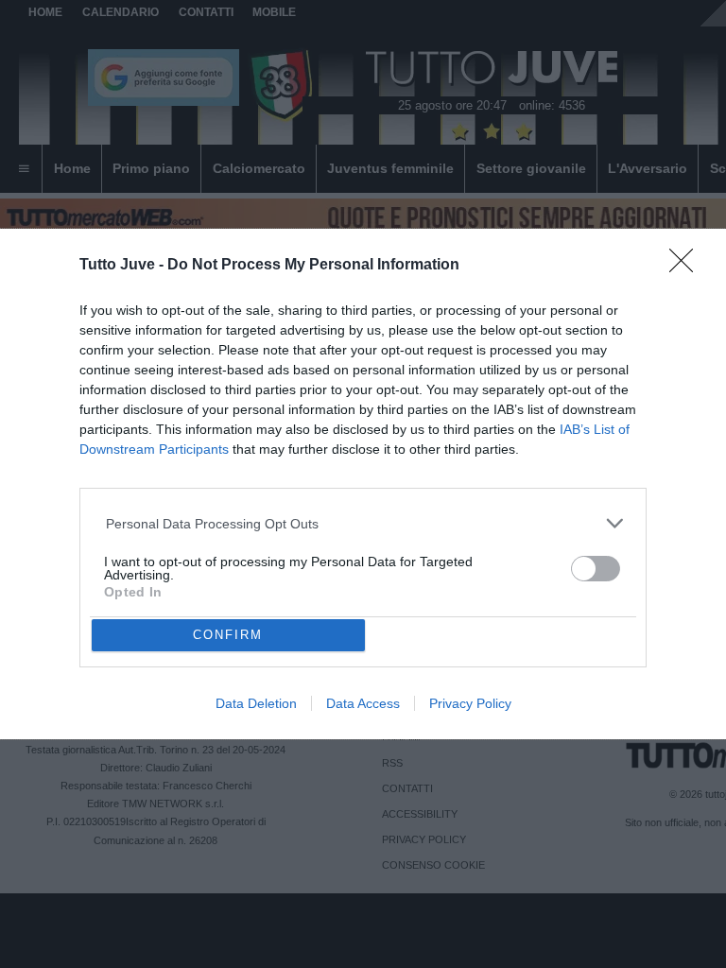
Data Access (363, 703)
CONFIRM (228, 635)
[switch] (595, 568)
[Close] (687, 267)
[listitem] (363, 523)
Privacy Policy (470, 703)
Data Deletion (256, 703)
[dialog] (363, 484)
